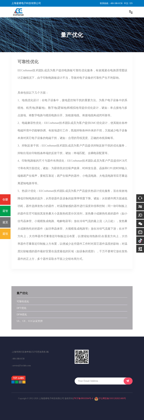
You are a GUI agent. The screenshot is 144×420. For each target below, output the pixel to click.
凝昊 (5, 222)
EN (131, 3)
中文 (126, 3)
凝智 (5, 210)
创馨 (5, 199)
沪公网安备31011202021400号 (112, 398)
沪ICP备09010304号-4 (83, 398)
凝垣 (5, 233)
